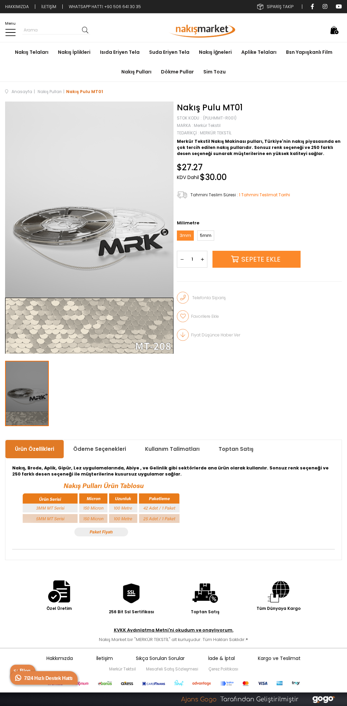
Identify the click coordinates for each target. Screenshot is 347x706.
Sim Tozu (214, 71)
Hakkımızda (59, 658)
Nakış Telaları (31, 52)
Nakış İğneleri (215, 52)
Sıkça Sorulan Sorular (160, 658)
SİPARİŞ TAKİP (280, 6)
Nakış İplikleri (74, 52)
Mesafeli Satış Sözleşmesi (172, 669)
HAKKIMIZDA (17, 6)
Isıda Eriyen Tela (120, 52)
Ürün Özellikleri (34, 449)
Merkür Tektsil (122, 669)
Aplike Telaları (259, 52)
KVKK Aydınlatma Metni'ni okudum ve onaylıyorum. (173, 630)
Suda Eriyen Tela (169, 52)
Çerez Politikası (223, 669)
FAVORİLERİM (321, 30)
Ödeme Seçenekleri (99, 449)
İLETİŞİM (48, 6)
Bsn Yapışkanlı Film (309, 52)
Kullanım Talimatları (172, 449)
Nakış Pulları (136, 71)
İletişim (104, 658)
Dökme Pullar (177, 71)
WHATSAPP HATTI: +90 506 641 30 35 (105, 6)
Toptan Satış (236, 449)
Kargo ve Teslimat (279, 658)
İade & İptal (221, 658)
